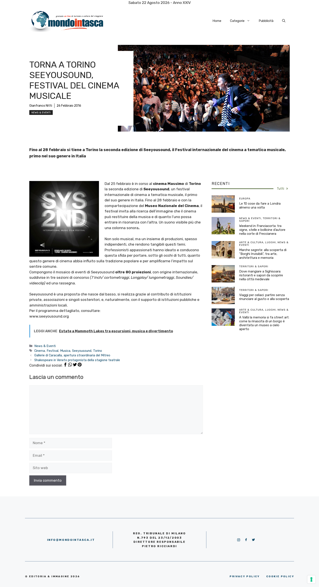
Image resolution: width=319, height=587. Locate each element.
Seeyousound (81, 351)
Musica (65, 351)
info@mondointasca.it (71, 539)
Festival (52, 351)
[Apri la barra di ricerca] (284, 20)
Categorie (237, 21)
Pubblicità (266, 21)
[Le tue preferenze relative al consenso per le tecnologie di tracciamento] (311, 579)
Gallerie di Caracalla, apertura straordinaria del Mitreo (72, 355)
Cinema (39, 351)
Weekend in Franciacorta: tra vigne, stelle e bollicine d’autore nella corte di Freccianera (262, 230)
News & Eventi (41, 112)
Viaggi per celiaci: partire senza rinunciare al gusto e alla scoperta (264, 297)
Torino (97, 351)
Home (216, 21)
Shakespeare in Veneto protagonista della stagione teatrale (77, 360)
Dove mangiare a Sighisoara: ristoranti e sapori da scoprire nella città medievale (261, 275)
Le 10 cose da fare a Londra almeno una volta (260, 205)
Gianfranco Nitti (40, 106)
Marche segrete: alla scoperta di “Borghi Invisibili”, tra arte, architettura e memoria (262, 254)
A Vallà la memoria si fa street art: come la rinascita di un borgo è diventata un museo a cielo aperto (264, 323)
